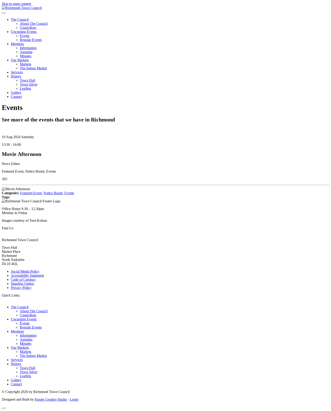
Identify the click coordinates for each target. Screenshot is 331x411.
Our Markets (20, 60)
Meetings (17, 44)
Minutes (25, 56)
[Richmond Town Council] (22, 8)
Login (74, 399)
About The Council (34, 23)
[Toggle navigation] (3, 13)
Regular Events (31, 40)
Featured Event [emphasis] (31, 193)
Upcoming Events (23, 32)
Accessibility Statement (27, 275)
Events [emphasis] (69, 193)
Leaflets (25, 88)
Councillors (28, 28)
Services (17, 72)
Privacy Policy (21, 288)
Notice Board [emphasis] (53, 193)
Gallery (16, 92)
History (16, 76)
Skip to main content (16, 4)
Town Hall (27, 80)
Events (24, 36)
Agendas (26, 52)
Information (28, 48)
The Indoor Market (33, 68)
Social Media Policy (25, 271)
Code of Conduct (23, 279)
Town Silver (28, 84)
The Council (20, 19)
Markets (25, 64)
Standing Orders (22, 283)
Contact (16, 96)
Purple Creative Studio (51, 399)
